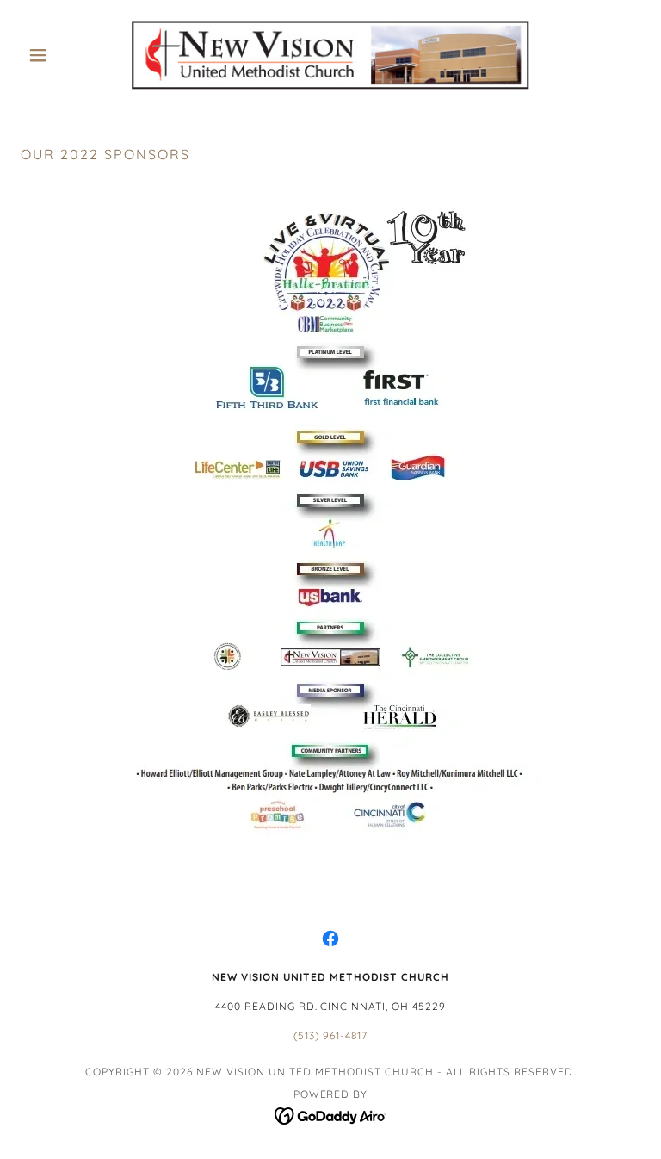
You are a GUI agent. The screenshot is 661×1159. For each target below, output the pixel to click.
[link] (330, 55)
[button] (67, 55)
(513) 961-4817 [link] (330, 1035)
